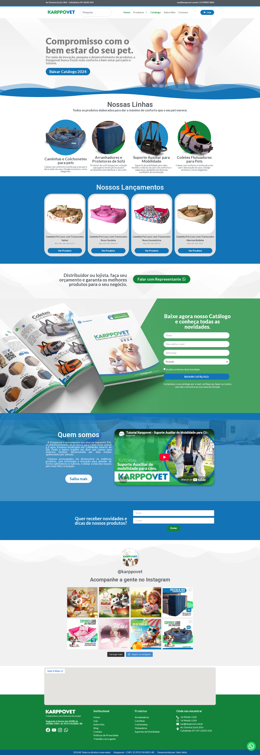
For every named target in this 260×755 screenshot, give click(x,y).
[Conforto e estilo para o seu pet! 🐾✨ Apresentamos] (178, 634)
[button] (251, 746)
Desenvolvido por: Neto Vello (172, 752)
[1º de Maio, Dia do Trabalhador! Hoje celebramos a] (146, 634)
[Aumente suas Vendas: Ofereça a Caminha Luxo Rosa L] (82, 634)
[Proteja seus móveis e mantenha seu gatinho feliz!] (178, 602)
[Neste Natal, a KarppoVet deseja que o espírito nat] (114, 602)
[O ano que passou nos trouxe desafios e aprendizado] (82, 602)
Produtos (138, 12)
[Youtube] (54, 730)
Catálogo (155, 12)
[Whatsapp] (66, 730)
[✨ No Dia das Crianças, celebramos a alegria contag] (146, 602)
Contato (183, 12)
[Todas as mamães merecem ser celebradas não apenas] (114, 634)
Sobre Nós (169, 12)
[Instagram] (60, 730)
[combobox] (95, 12)
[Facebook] (48, 730)
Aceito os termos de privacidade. (183, 369)
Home (127, 12)
